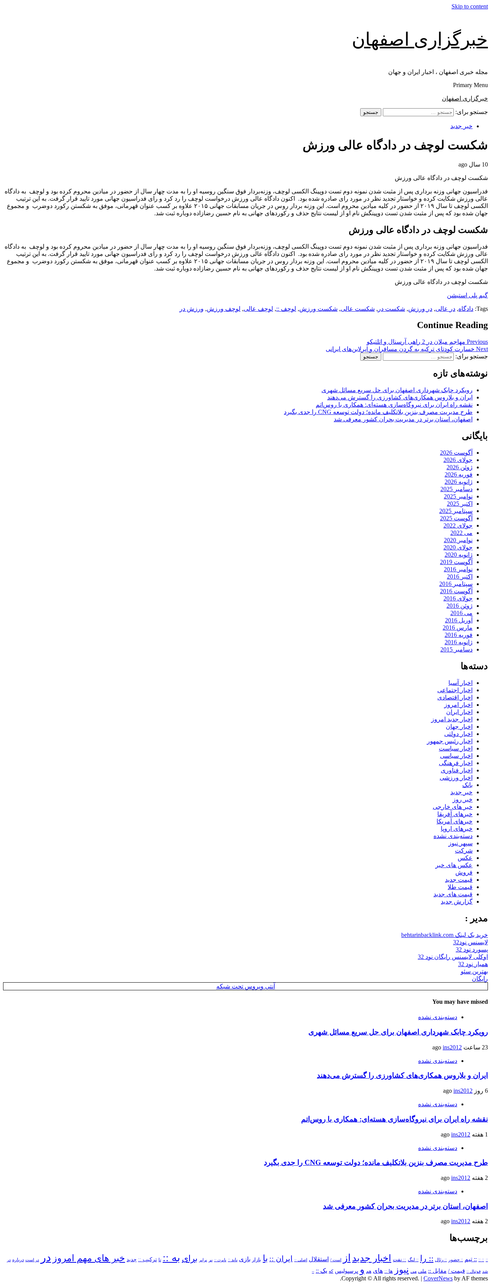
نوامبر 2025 (458, 496)
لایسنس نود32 (470, 942)
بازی (244, 1259)
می (413, 1271)
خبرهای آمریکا (455, 821)
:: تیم (471, 1259)
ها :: (388, 1271)
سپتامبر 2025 (456, 511)
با (265, 1258)
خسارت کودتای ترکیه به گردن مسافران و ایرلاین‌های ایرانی (407, 349)
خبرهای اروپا (457, 828)
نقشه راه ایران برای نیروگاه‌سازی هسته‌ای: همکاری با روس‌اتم (394, 404)
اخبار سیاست (456, 748)
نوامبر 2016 (458, 569)
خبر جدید (461, 126)
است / (335, 1259)
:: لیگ (413, 1259)
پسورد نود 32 (472, 949)
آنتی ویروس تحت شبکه (245, 986)
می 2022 (461, 533)
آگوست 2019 (456, 562)
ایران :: (281, 1259)
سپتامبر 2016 (456, 584)
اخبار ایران (459, 712)
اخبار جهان (459, 726)
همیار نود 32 (473, 964)
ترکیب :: (147, 1259)
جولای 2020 (458, 547)
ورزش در (192, 308)
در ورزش (420, 308)
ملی (422, 1271)
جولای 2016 (458, 598)
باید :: (232, 1259)
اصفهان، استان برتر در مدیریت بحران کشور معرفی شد (403, 419)
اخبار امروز (458, 704)
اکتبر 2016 (460, 576)
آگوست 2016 (456, 591)
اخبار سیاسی (456, 755)
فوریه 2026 (459, 474)
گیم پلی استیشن (467, 295)
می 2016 (461, 613)
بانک (467, 785)
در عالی (445, 308)
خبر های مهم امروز (89, 1258)
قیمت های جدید (453, 894)
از (347, 1258)
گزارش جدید (457, 901)
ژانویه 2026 (459, 481)
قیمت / (456, 1271)
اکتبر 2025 (460, 503)
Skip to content (469, 6)
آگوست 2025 (456, 518)
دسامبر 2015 (456, 649)
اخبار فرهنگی (456, 763)
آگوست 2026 (456, 452)
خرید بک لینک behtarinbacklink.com (444, 935)
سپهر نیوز (460, 843)
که (331, 1271)
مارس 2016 (458, 627)
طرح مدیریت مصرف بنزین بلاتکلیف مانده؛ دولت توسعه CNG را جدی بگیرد (378, 412)
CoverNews (438, 1278)
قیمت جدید (459, 879)
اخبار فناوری (457, 770)
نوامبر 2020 (458, 540)
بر (211, 1259)
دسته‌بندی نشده (453, 836)
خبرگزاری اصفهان (420, 39)
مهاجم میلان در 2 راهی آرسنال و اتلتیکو (427, 341)
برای (190, 1258)
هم (368, 1271)
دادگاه (465, 308)
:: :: (481, 1259)
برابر (203, 1260)
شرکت (464, 850)
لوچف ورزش (224, 308)
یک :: (321, 1270)
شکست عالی (358, 308)
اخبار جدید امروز (452, 719)
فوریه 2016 (459, 635)
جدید (132, 1259)
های (378, 1270)
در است (32, 1259)
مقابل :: (437, 1271)
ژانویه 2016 (459, 642)
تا (159, 1259)
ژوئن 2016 (460, 605)
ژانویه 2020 (459, 554)
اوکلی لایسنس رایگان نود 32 (453, 956)
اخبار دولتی (458, 734)
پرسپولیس (346, 1271)
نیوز (401, 1270)
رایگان (480, 978)
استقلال (319, 1259)
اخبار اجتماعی (455, 690)
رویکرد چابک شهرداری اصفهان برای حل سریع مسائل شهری (397, 390)
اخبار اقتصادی (455, 697)
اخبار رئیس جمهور (450, 741)
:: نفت (399, 1259)
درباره (18, 1259)
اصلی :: (300, 1259)
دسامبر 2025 (456, 489)
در (46, 1257)
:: (487, 1259)
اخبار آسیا (460, 683)
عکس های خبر (454, 865)
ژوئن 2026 (460, 467)
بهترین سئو (474, 971)
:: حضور (455, 1259)
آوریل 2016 (459, 620)
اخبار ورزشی (456, 777)
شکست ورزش (318, 308)
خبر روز (463, 799)
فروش (464, 872)
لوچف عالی (258, 308)
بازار (256, 1259)
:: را (426, 1258)
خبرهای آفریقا (455, 814)
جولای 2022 (458, 525)
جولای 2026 (458, 460)
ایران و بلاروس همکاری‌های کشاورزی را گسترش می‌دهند (400, 397)
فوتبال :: (473, 1271)
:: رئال (441, 1259)
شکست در (391, 308)
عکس (465, 857)
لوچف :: (286, 308)
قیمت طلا (460, 887)
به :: (171, 1258)
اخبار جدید (371, 1258)
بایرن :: (220, 1259)
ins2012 (452, 1047)
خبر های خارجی (453, 806)
